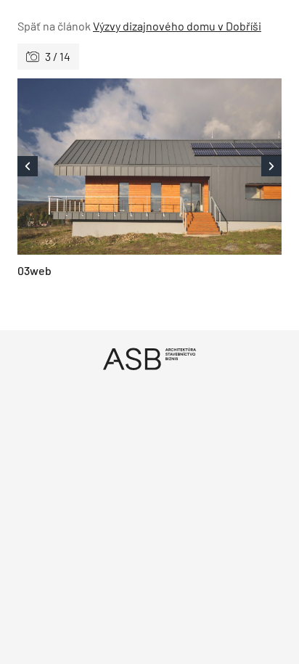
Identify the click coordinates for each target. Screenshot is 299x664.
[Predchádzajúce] (83, 166)
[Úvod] (149, 359)
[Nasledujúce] (216, 166)
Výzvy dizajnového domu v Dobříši (177, 26)
